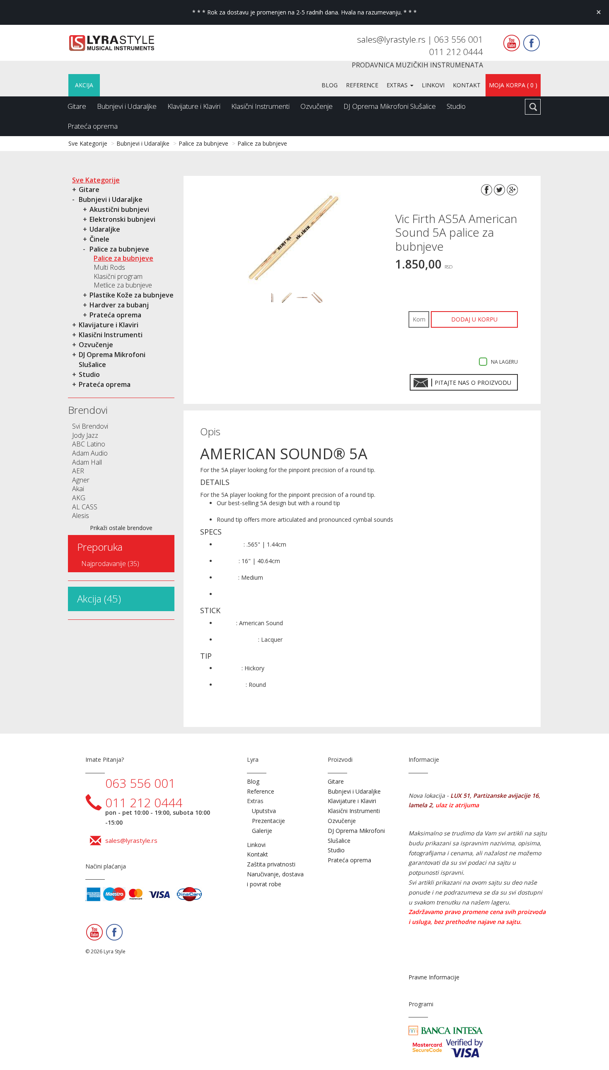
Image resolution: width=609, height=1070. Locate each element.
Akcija (84, 85)
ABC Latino (88, 444)
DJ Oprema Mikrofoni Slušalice (389, 106)
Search (533, 107)
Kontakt (467, 85)
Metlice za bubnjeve (123, 285)
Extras (398, 85)
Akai (78, 488)
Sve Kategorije (87, 143)
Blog (329, 85)
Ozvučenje (316, 106)
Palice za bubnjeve (203, 143)
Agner (80, 480)
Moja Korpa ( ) (513, 85)
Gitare (77, 106)
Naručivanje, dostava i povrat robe (275, 879)
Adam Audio (90, 453)
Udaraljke (104, 229)
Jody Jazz (85, 435)
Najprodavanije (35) (110, 563)
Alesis (80, 515)
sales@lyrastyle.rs (392, 39)
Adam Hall (87, 462)
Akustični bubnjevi (119, 209)
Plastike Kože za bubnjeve (131, 295)
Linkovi (433, 85)
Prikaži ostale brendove (121, 528)
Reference (362, 85)
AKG (78, 497)
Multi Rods (109, 267)
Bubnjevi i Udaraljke (127, 106)
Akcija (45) (99, 598)
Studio (456, 106)
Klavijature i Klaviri (193, 106)
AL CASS (84, 506)
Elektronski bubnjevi (122, 219)
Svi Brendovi (90, 426)
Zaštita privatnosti (271, 864)
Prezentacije (268, 821)
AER (78, 470)
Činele (99, 239)
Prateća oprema (93, 126)
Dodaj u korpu (474, 319)
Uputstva (264, 811)
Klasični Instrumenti (260, 106)
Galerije (262, 831)
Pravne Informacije (433, 977)
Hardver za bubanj (119, 304)
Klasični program (118, 276)
